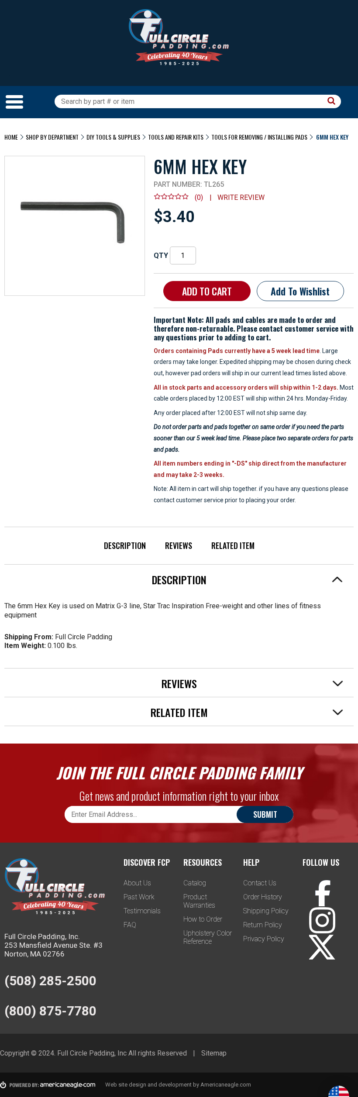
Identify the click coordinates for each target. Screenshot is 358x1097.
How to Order (202, 919)
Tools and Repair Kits (175, 136)
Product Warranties (199, 901)
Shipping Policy (266, 911)
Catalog (194, 883)
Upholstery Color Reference (207, 937)
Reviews (178, 545)
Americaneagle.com (225, 1084)
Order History (262, 897)
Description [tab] (179, 579)
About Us (137, 883)
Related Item (233, 545)
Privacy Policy (263, 939)
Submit (265, 814)
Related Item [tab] (179, 712)
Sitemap (214, 1053)
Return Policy (262, 925)
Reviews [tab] (179, 683)
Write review (241, 197)
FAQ (130, 925)
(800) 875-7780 (50, 1010)
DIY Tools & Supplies (113, 136)
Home (11, 136)
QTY (161, 255)
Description (125, 545)
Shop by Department (52, 136)
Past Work (139, 897)
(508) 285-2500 (50, 980)
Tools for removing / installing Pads (259, 136)
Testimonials (142, 911)
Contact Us (259, 883)
